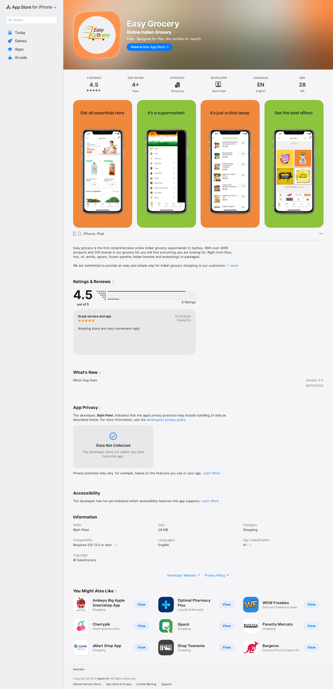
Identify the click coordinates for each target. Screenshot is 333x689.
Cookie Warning (146, 684)
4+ (245, 545)
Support (166, 684)
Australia (78, 669)
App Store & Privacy (118, 684)
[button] (31, 32)
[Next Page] (328, 164)
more (234, 265)
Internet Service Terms (87, 684)
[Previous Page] (68, 164)
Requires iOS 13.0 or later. (93, 545)
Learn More (211, 473)
